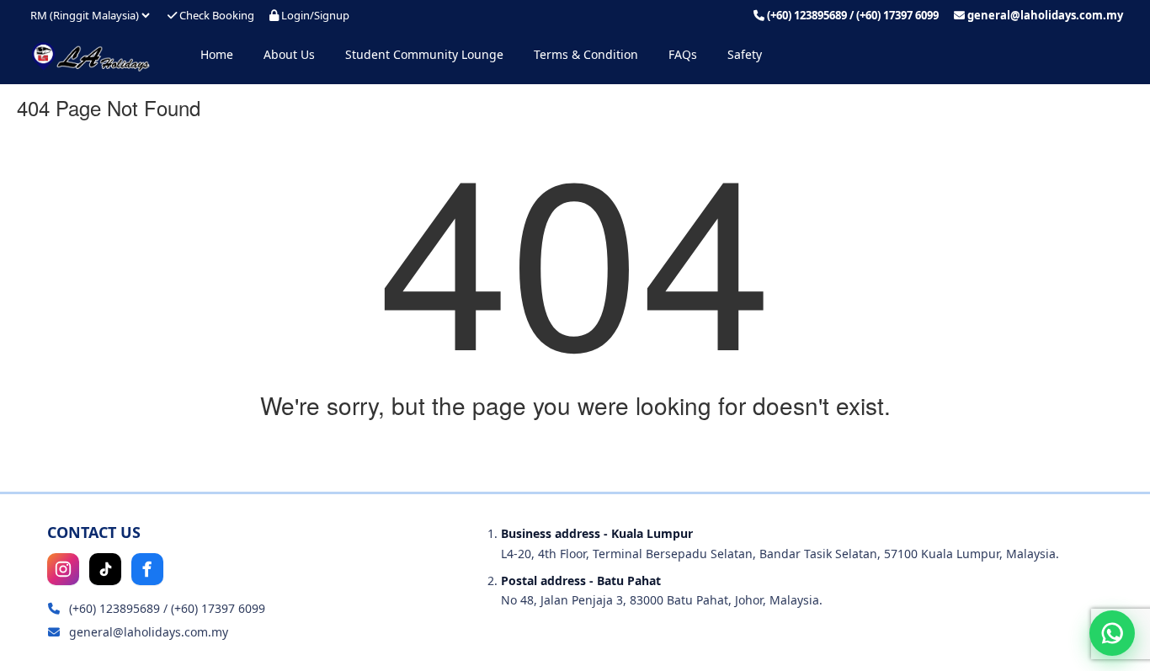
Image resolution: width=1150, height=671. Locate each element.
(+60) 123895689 (807, 15)
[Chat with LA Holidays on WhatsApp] (1112, 633)
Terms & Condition (586, 54)
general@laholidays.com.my (1045, 15)
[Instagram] (63, 569)
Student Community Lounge (424, 54)
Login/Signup (314, 15)
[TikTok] (105, 569)
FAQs (682, 54)
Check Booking (215, 15)
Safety (744, 54)
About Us (289, 54)
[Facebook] (147, 569)
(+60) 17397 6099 (897, 15)
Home (216, 54)
